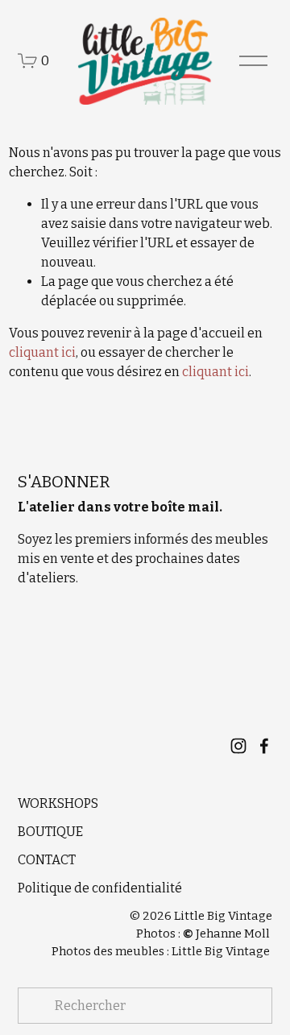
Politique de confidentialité (100, 888)
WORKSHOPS (58, 803)
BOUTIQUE (50, 831)
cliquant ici (42, 352)
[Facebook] (264, 746)
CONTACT (47, 859)
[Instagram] (238, 746)
